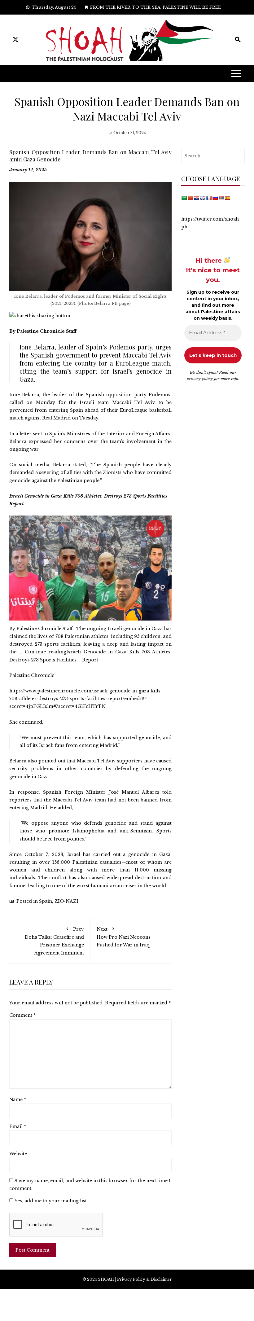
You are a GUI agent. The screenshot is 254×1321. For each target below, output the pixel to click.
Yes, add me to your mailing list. (50, 1201)
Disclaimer (161, 1279)
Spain (45, 901)
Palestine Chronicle (31, 675)
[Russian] (215, 197)
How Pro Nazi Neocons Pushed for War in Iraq (124, 937)
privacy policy (200, 378)
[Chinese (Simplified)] (190, 197)
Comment (22, 1015)
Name (17, 1099)
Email (17, 1126)
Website (18, 1153)
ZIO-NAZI (66, 901)
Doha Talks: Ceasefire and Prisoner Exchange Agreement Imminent (54, 941)
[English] (202, 197)
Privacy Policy (131, 1279)
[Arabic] (184, 197)
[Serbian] (221, 197)
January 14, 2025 (28, 170)
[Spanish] (227, 197)
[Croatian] (196, 197)
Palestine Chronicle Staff (47, 331)
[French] (209, 197)
